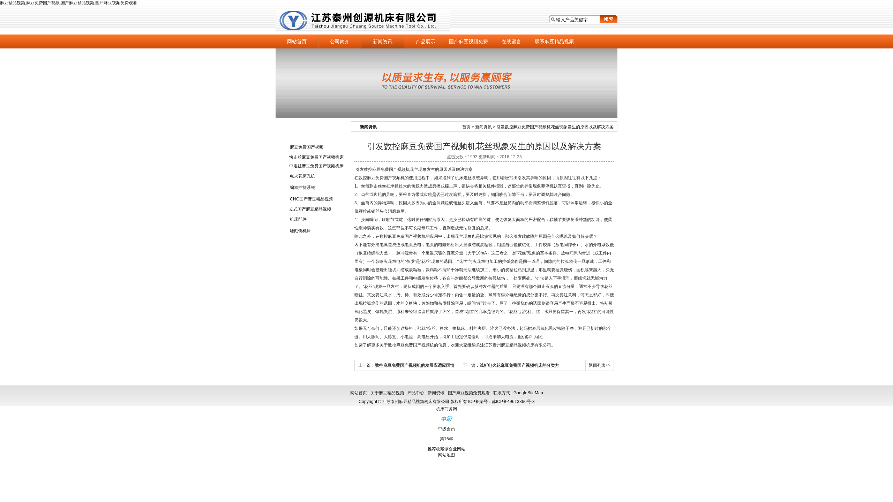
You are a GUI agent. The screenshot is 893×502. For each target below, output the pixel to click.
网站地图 (446, 454)
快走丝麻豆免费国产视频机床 (316, 157)
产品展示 (425, 41)
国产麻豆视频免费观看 (468, 43)
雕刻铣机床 (300, 230)
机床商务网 (446, 408)
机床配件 (298, 219)
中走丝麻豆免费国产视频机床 (316, 165)
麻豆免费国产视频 (306, 147)
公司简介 (340, 41)
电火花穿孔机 (302, 176)
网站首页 (297, 41)
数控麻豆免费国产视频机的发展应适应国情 (415, 365)
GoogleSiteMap (528, 392)
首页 (466, 126)
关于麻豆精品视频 (387, 392)
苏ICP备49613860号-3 (513, 401)
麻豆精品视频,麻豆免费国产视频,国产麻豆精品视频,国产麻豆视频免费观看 (68, 2)
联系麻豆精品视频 (554, 41)
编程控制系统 (302, 187)
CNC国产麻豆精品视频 (311, 199)
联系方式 (501, 392)
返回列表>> (599, 365)
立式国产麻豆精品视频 (310, 209)
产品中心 (415, 392)
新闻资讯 (382, 41)
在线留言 (511, 41)
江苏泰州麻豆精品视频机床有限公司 (363, 21)
